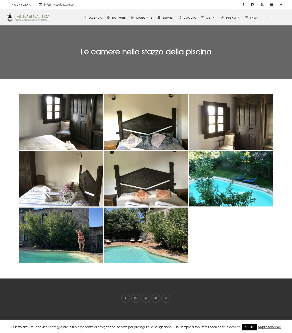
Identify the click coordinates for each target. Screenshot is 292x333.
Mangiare (144, 17)
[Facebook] (243, 4)
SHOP (254, 17)
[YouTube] (262, 4)
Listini (211, 17)
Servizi (168, 17)
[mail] (271, 4)
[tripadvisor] (281, 4)
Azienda (95, 17)
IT (271, 17)
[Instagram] (252, 4)
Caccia (190, 17)
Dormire (119, 17)
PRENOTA (233, 17)
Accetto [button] (249, 327)
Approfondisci (269, 327)
